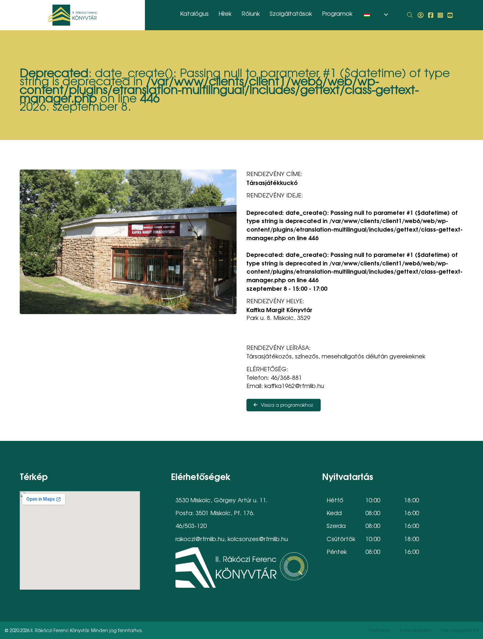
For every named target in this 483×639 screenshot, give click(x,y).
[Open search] (410, 15)
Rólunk (251, 13)
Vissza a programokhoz (287, 404)
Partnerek (379, 630)
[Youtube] (450, 15)
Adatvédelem (415, 630)
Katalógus (194, 13)
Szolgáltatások (291, 13)
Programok (337, 13)
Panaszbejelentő (460, 630)
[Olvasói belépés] (421, 15)
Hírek (225, 13)
